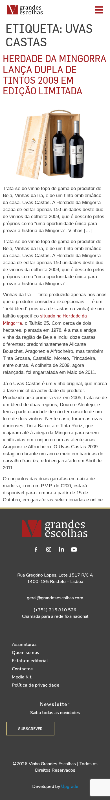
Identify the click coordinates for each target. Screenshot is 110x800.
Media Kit (21, 677)
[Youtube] (74, 549)
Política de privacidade (35, 685)
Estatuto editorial (30, 661)
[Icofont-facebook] (36, 549)
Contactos (22, 669)
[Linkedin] (61, 549)
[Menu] (77, 10)
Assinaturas (24, 644)
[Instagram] (48, 549)
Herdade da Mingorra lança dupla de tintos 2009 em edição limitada (54, 74)
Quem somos (25, 653)
